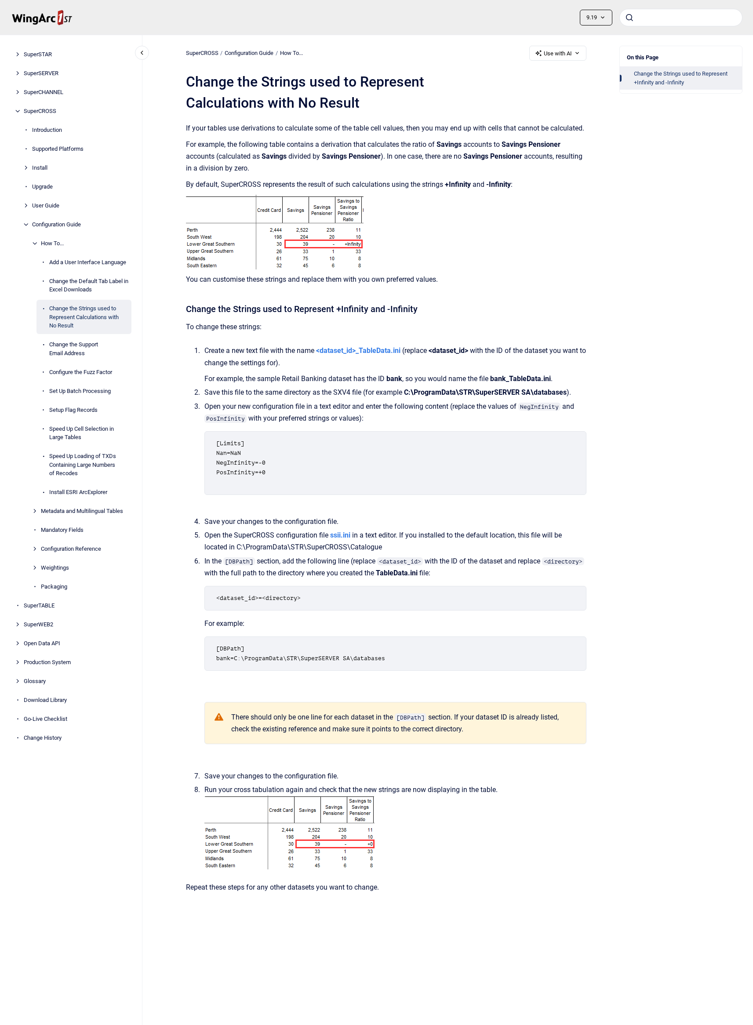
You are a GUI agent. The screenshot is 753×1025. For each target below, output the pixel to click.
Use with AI (558, 53)
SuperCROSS (40, 111)
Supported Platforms (58, 148)
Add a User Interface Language (87, 262)
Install (39, 167)
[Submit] (629, 18)
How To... (52, 243)
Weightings (55, 567)
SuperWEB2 (38, 624)
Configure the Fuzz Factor (80, 372)
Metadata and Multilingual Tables (82, 511)
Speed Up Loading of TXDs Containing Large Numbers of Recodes (82, 464)
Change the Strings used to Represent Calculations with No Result (84, 317)
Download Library (45, 700)
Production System (47, 662)
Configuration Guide (56, 224)
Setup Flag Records (73, 410)
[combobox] (681, 17)
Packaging (54, 586)
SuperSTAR (38, 54)
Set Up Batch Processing (80, 391)
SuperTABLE (39, 605)
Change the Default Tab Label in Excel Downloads (88, 285)
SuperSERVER (41, 73)
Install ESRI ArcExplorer (78, 492)
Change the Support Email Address (73, 348)
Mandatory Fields (62, 530)
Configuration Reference (71, 548)
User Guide (45, 205)
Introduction (47, 130)
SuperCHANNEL (43, 92)
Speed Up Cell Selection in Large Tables (81, 433)
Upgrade (42, 186)
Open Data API (42, 643)
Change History (43, 737)
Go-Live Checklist (45, 719)
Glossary (35, 681)
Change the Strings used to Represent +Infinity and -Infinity (681, 78)
